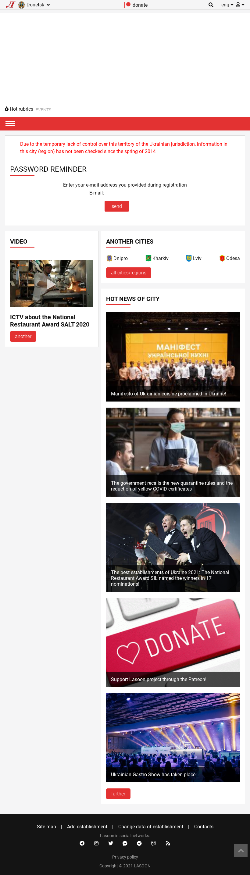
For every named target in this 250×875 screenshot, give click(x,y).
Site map (46, 827)
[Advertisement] (125, 55)
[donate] (127, 6)
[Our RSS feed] (168, 843)
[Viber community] (153, 843)
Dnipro (120, 258)
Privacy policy (125, 857)
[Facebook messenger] (125, 843)
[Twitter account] (110, 843)
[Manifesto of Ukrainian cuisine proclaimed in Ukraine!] (173, 400)
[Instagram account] (96, 843)
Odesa (233, 258)
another (23, 336)
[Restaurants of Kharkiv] (148, 259)
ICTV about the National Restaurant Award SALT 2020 (49, 320)
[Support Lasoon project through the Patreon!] (173, 685)
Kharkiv (160, 258)
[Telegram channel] (139, 843)
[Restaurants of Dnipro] (109, 259)
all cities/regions (128, 273)
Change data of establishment (150, 827)
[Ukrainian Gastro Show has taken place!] (173, 781)
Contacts (203, 827)
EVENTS (43, 109)
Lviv (197, 258)
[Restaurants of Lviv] (189, 259)
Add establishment (87, 827)
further (118, 794)
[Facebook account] (82, 843)
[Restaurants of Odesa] (222, 259)
